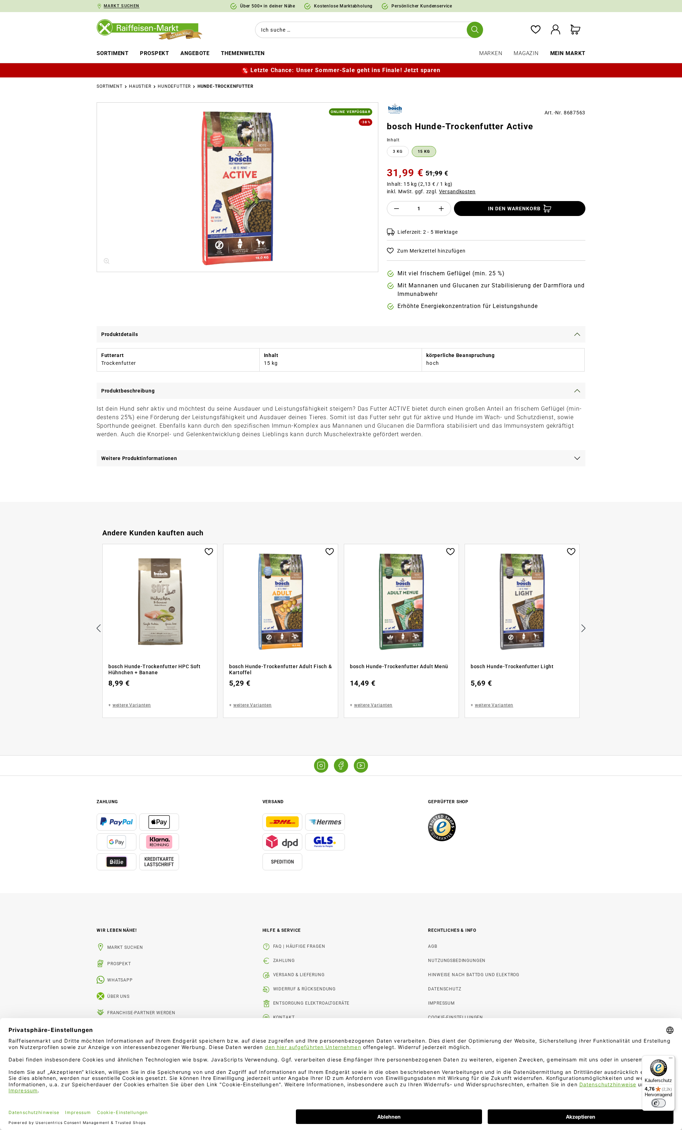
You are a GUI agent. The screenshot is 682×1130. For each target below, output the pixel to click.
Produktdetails (119, 334)
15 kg (424, 151)
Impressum (441, 1003)
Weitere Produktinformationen (139, 458)
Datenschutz (444, 988)
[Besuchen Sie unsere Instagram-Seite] (321, 765)
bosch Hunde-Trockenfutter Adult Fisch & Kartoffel (280, 670)
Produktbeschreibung (128, 391)
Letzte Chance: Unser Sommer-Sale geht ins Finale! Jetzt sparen (345, 70)
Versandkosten (457, 191)
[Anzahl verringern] (396, 208)
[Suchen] (475, 30)
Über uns (118, 996)
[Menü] (670, 1059)
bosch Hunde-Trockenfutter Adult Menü (399, 666)
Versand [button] (273, 801)
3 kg (398, 151)
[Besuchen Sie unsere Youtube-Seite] (361, 765)
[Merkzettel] (536, 30)
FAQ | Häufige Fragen (299, 946)
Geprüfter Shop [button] (448, 801)
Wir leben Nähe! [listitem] (117, 930)
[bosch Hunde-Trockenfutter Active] (237, 187)
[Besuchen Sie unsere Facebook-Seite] (341, 765)
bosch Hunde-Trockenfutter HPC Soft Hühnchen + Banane (154, 670)
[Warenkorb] (575, 30)
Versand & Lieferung (299, 974)
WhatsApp (120, 980)
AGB (432, 946)
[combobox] (367, 30)
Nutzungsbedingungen (457, 960)
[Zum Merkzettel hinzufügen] (209, 551)
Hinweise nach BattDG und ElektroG (473, 974)
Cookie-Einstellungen (455, 1017)
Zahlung (284, 960)
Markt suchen (125, 947)
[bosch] (395, 109)
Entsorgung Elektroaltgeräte (311, 1003)
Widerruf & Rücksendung (304, 988)
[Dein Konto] (555, 30)
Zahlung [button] (107, 801)
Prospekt (119, 963)
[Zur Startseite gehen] (154, 29)
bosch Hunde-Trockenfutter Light (512, 666)
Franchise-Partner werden (141, 1012)
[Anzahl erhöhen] (441, 208)
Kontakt (284, 1017)
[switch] (658, 1103)
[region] (237, 187)
